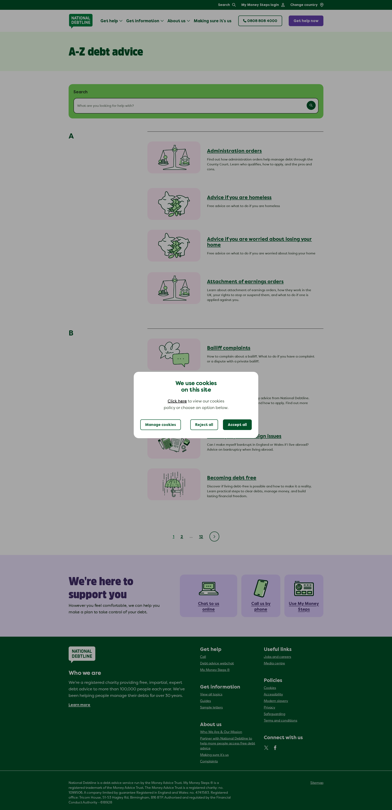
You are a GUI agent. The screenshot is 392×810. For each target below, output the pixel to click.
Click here (177, 401)
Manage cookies (160, 425)
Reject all (204, 425)
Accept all (237, 425)
